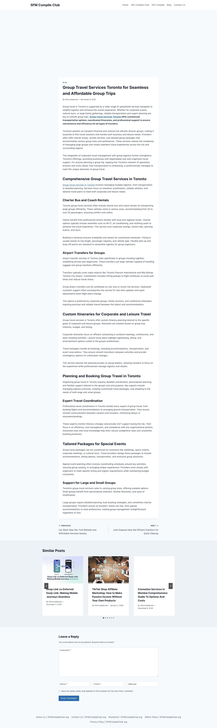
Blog (169, 5)
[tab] (103, 617)
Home (125, 5)
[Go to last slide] (46, 586)
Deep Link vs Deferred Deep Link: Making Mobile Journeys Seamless (62, 593)
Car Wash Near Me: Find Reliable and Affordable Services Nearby (77, 530)
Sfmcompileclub (71, 99)
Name (64, 684)
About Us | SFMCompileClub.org (52, 717)
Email (97, 684)
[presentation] (62, 569)
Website (132, 684)
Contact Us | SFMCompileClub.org (88, 717)
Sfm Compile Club (140, 5)
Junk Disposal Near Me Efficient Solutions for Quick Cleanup (135, 530)
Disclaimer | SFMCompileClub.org (125, 717)
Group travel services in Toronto (79, 185)
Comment (65, 650)
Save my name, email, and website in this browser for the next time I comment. (97, 691)
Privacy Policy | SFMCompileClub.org (108, 722)
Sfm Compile (158, 5)
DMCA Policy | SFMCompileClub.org (163, 717)
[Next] (171, 586)
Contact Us (179, 5)
